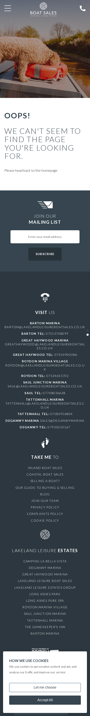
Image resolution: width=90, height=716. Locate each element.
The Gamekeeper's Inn (45, 627)
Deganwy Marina (45, 568)
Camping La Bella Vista (45, 561)
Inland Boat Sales (45, 468)
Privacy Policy (45, 507)
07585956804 (61, 414)
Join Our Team (45, 501)
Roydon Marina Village (45, 607)
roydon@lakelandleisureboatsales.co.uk (45, 367)
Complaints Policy (45, 514)
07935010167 (59, 427)
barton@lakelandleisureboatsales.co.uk (45, 327)
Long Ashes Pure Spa (45, 600)
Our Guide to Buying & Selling (45, 487)
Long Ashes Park (45, 594)
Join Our (45, 219)
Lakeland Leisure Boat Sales (45, 581)
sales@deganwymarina (62, 420)
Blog (45, 494)
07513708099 (57, 333)
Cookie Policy (45, 520)
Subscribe (45, 254)
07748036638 (54, 393)
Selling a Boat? (45, 481)
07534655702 (57, 376)
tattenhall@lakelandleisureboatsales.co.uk (45, 405)
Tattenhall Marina (45, 620)
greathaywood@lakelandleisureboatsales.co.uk (45, 346)
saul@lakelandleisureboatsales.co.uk (45, 386)
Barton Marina (45, 633)
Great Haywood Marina (45, 574)
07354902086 (66, 354)
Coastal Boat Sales (44, 474)
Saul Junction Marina (45, 613)
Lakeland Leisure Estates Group (45, 587)
